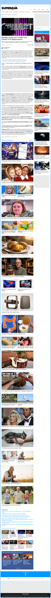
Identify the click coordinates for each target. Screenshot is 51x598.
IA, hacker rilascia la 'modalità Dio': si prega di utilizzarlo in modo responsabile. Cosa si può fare (17, 525)
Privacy (10, 596)
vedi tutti (17, 568)
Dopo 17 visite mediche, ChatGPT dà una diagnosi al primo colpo (15, 59)
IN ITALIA (35, 578)
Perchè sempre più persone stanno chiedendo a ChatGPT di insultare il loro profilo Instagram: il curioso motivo (17, 520)
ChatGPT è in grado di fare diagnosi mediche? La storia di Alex (14, 61)
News (3, 11)
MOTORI (18, 578)
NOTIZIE (12, 578)
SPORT (16, 578)
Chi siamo (3, 596)
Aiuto (22, 596)
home (2, 16)
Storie (6, 11)
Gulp (35, 9)
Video (10, 11)
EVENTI (42, 578)
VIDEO (22, 578)
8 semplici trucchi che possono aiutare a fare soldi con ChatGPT (14, 513)
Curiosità (15, 11)
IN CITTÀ (32, 578)
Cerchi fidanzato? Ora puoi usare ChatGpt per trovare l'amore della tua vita (16, 516)
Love (39, 9)
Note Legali (6, 596)
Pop (47, 9)
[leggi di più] (32, 48)
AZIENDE (39, 578)
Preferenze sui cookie (18, 596)
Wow (43, 9)
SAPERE (24, 578)
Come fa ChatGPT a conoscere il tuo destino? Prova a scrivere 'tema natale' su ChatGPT (16, 512)
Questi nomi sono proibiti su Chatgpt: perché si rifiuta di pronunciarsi (15, 515)
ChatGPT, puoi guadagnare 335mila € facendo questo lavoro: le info (14, 518)
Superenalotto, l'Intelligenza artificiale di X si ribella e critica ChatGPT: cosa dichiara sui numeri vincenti (17, 522)
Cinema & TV (22, 11)
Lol (30, 9)
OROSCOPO (28, 578)
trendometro (40, 32)
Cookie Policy (13, 596)
